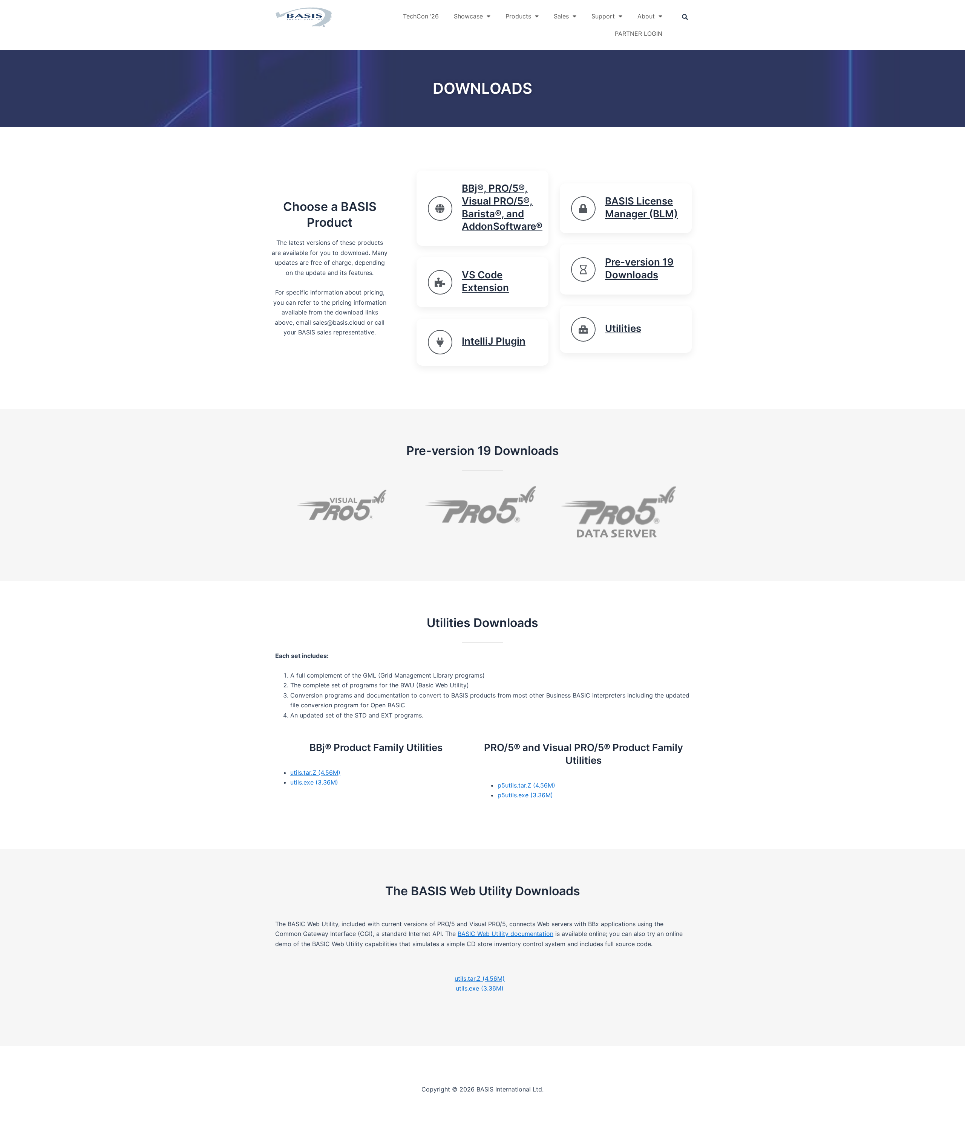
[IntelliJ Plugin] (440, 342)
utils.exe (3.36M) (314, 782)
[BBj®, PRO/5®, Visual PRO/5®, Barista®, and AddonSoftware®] (440, 208)
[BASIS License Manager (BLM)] (583, 208)
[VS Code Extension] (440, 282)
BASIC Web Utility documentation (505, 933)
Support (603, 16)
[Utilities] (583, 329)
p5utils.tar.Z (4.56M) (526, 785)
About (646, 16)
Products (518, 16)
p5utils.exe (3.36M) (525, 795)
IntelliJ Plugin (493, 341)
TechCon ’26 (421, 16)
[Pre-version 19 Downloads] (583, 269)
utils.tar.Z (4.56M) (315, 772)
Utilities (623, 328)
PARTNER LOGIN (638, 33)
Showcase (468, 16)
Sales (561, 16)
